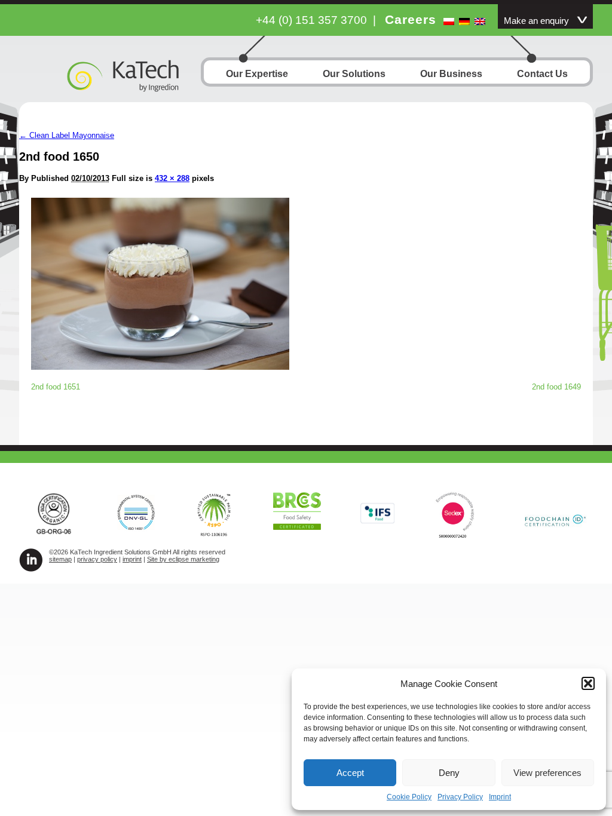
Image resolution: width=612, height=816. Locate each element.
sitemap (60, 559)
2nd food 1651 (55, 386)
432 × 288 (172, 178)
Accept (350, 773)
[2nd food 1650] (160, 366)
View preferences (547, 773)
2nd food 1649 (556, 386)
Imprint (500, 797)
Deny (449, 773)
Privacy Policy (460, 797)
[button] (588, 683)
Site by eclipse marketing (183, 559)
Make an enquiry (536, 21)
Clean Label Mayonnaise (66, 135)
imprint (132, 559)
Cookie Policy (409, 797)
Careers (410, 19)
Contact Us (542, 74)
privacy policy (97, 559)
